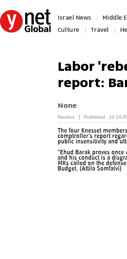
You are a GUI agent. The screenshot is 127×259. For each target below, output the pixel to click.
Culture (68, 30)
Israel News (74, 17)
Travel (99, 30)
